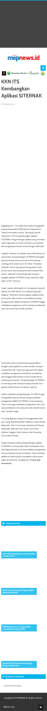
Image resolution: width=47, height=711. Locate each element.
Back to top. (10, 707)
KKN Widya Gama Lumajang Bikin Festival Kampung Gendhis (17, 628)
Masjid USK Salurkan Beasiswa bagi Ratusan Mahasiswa (17, 664)
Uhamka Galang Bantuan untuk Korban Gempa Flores (19, 555)
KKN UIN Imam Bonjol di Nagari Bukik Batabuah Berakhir (18, 591)
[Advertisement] (23, 24)
